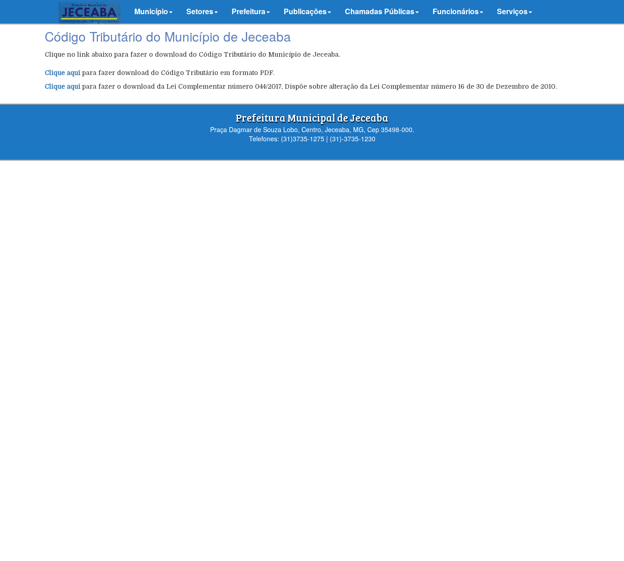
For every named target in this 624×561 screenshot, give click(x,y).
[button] (153, 11)
